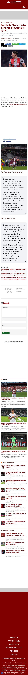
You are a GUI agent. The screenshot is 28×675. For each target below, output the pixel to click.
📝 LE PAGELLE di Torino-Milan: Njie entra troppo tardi (16, 497)
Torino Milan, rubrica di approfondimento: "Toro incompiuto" (16, 481)
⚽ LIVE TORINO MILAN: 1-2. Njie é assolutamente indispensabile (14, 505)
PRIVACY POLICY (14, 641)
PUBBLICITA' (14, 638)
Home (2, 22)
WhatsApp (15, 43)
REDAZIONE (14, 651)
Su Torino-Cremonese (9, 139)
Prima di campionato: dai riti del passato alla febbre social (15, 473)
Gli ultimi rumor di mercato (7, 530)
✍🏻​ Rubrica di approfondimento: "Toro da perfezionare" (16, 514)
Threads (4, 46)
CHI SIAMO (14, 654)
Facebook (8, 43)
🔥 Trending (4, 379)
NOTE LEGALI (14, 644)
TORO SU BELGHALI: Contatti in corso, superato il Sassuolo (15, 543)
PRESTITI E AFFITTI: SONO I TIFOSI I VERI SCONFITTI (15, 466)
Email (11, 46)
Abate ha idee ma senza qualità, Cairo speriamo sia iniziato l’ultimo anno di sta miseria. (15, 489)
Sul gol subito (7, 141)
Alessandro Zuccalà (6, 38)
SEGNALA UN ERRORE (14, 648)
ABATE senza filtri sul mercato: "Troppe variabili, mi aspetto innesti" (15, 551)
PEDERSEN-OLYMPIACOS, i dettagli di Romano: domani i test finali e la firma (15, 534)
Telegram (23, 43)
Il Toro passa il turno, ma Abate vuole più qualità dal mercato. (15, 522)
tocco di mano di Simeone (18, 104)
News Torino (9, 22)
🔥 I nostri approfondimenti (7, 462)
